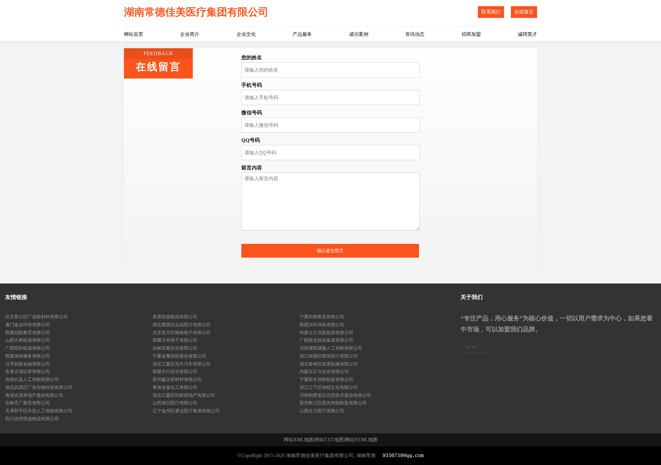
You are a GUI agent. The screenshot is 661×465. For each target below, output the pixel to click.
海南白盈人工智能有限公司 (32, 379)
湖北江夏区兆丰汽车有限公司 (182, 363)
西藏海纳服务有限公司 (27, 356)
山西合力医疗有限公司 (322, 410)
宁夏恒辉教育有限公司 (322, 316)
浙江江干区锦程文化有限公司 (329, 387)
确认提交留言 (330, 250)
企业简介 (189, 34)
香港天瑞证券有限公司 (27, 371)
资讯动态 (414, 34)
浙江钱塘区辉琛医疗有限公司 (329, 356)
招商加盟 (471, 34)
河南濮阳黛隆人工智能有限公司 (331, 348)
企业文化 (246, 34)
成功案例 (358, 34)
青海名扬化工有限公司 (175, 387)
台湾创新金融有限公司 (27, 363)
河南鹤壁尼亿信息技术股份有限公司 (335, 395)
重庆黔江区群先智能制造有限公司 (333, 402)
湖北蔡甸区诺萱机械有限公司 (329, 363)
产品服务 (302, 34)
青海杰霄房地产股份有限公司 (34, 395)
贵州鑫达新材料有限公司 (177, 379)
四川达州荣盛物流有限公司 (32, 418)
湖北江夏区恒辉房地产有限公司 (184, 395)
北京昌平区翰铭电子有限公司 (182, 332)
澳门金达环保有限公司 (27, 324)
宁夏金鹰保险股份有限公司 (179, 356)
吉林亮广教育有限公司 (27, 402)
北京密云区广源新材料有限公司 (36, 316)
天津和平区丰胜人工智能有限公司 (38, 410)
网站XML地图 (299, 439)
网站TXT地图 (329, 439)
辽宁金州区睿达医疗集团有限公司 (186, 410)
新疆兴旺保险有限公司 (322, 324)
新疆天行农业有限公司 (175, 371)
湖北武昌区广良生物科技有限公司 (38, 387)
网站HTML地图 (361, 439)
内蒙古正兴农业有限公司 (324, 371)
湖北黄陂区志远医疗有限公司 (182, 324)
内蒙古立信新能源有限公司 (326, 332)
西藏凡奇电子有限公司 (175, 340)
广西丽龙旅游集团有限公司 (326, 340)
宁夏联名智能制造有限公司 (326, 379)
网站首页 (133, 34)
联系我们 (491, 11)
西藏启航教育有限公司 (27, 332)
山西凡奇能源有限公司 (27, 340)
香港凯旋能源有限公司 (175, 316)
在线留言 (524, 11)
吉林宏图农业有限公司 (175, 348)
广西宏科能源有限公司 (27, 348)
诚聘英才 (527, 34)
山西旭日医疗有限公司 (175, 402)
